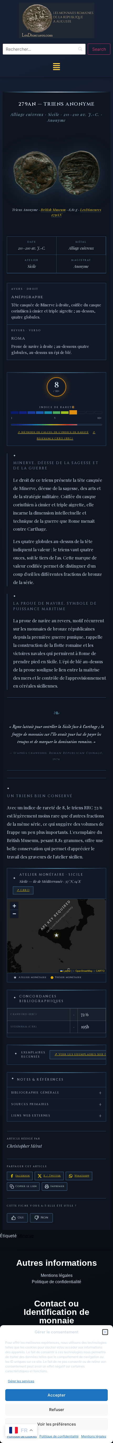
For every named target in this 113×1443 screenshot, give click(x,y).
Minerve (26, 1235)
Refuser (56, 1409)
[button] (105, 1332)
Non (44, 1218)
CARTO (100, 971)
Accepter (56, 1395)
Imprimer (57, 1186)
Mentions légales (93, 1436)
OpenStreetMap (84, 971)
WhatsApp (81, 1176)
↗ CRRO (23, 890)
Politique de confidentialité (59, 1436)
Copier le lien (26, 1186)
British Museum (53, 209)
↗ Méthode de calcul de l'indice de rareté (53, 432)
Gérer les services (21, 1381)
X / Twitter (52, 1176)
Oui (20, 1218)
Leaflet (67, 971)
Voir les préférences (56, 1424)
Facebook (23, 1176)
